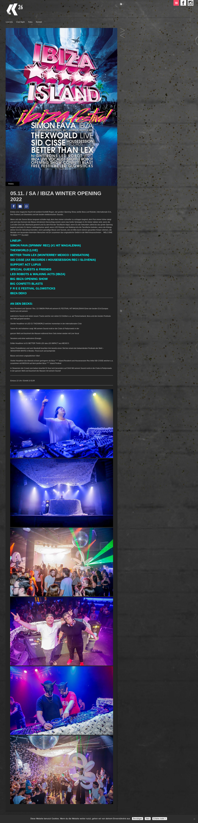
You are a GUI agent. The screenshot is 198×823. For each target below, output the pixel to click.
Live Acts (9, 22)
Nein (148, 818)
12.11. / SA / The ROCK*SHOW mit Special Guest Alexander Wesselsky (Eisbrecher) (122, 35)
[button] (13, 206)
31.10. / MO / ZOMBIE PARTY (122, 30)
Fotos (30, 22)
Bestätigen (137, 818)
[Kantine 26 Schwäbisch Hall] (34, 15)
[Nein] (194, 818)
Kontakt (39, 22)
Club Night (20, 22)
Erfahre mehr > (159, 818)
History (11, 184)
